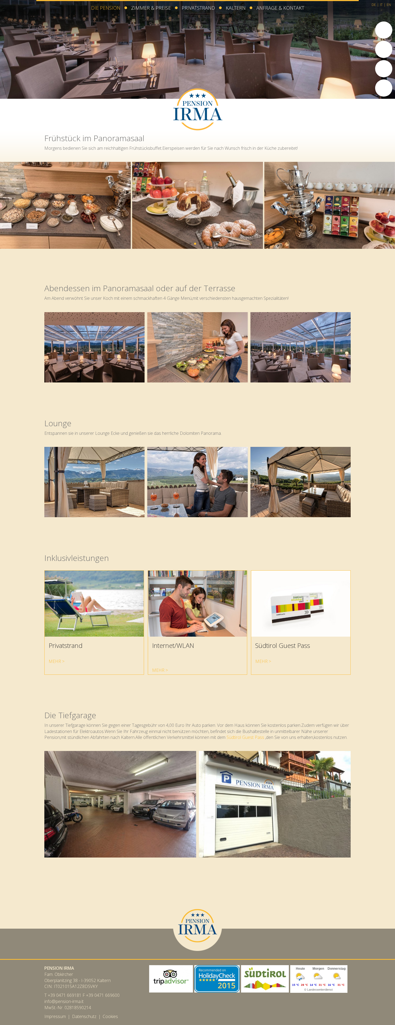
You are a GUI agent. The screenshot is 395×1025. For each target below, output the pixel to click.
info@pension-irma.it (64, 1001)
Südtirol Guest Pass (245, 737)
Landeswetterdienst (320, 989)
